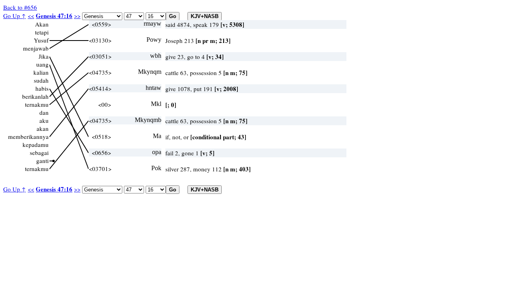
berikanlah (35, 96)
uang (42, 64)
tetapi (42, 32)
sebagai (39, 153)
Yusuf (41, 40)
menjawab (36, 48)
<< (31, 16)
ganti (42, 161)
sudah (41, 80)
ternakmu (37, 104)
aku (44, 120)
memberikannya (28, 136)
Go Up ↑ (14, 16)
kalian (41, 72)
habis (42, 88)
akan (43, 128)
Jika (44, 56)
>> (77, 16)
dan (44, 112)
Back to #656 (20, 7)
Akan (42, 24)
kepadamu (36, 144)
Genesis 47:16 (54, 15)
